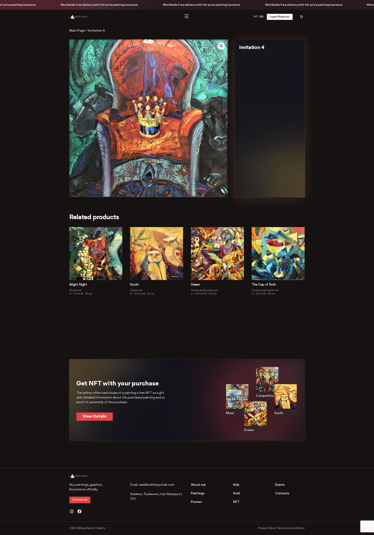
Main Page (77, 30)
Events (280, 485)
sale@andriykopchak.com (156, 485)
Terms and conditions (291, 528)
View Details (94, 416)
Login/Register (280, 16)
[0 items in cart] (299, 16)
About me (198, 485)
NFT (236, 502)
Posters (196, 502)
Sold (236, 493)
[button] (221, 45)
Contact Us (79, 499)
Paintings (198, 493)
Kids (236, 485)
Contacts (282, 493)
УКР (255, 16)
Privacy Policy (266, 528)
